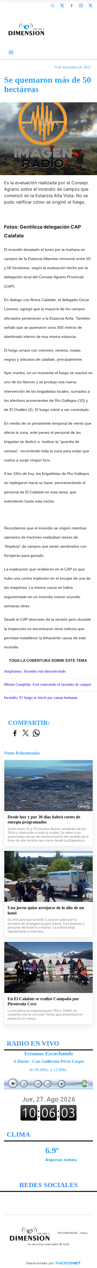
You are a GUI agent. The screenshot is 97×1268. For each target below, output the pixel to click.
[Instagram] (80, 5)
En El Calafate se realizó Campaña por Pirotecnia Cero (43, 1001)
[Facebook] (71, 5)
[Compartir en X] (26, 733)
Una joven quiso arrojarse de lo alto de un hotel (46, 910)
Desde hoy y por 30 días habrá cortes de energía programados (44, 820)
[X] (62, 5)
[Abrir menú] (11, 52)
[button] (52, 5)
